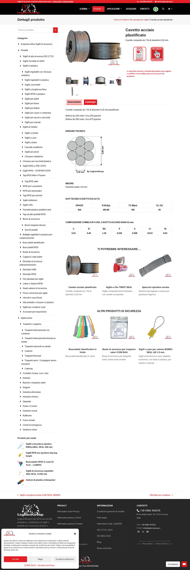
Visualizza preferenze (65, 559)
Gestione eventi (30, 411)
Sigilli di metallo (30, 127)
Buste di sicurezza (31, 252)
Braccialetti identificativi (33, 243)
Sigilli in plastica (30, 66)
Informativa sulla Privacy (46, 565)
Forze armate (29, 420)
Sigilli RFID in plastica (35, 94)
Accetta (15, 559)
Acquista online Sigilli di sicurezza (36, 44)
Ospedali (27, 401)
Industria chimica (30, 397)
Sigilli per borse (32, 103)
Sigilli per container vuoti (34, 307)
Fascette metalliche (34, 147)
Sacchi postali (31, 230)
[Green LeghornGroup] (155, 9)
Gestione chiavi (30, 430)
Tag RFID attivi (31, 181)
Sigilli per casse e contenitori (38, 113)
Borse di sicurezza (31, 219)
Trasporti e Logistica (32, 324)
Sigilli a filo (28, 205)
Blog (99, 542)
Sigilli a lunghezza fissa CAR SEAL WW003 (38, 495)
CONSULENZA (68, 2)
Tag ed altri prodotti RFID (34, 214)
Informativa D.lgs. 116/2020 (109, 524)
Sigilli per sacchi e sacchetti (37, 117)
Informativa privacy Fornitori (70, 524)
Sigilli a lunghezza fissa (35, 89)
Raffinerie (27, 415)
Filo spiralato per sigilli (139, 20)
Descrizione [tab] (74, 102)
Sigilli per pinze (32, 152)
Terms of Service (162, 544)
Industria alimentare (32, 392)
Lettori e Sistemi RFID (33, 284)
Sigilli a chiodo (31, 133)
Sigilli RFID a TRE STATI (34, 166)
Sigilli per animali (33, 122)
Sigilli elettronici (30, 200)
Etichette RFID (29, 274)
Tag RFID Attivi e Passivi (34, 175)
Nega (40, 559)
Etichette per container (160, 495)
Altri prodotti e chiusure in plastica (38, 302)
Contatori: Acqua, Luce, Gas (35, 373)
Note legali (102, 518)
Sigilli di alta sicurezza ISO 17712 (38, 56)
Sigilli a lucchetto (32, 85)
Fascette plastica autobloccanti (37, 210)
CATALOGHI (56, 2)
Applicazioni (26, 318)
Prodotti (124, 20)
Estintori (26, 378)
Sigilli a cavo (30, 138)
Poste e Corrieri (30, 406)
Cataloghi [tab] (90, 102)
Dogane (26, 387)
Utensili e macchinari (32, 298)
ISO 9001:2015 (104, 536)
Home (116, 20)
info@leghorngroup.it (165, 2)
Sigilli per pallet (32, 99)
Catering (29, 368)
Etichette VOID (29, 269)
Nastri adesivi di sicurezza (35, 288)
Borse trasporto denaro (35, 225)
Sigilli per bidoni (32, 108)
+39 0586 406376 (145, 2)
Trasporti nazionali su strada (38, 346)
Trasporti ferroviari (33, 356)
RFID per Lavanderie (32, 186)
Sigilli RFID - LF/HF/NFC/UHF (37, 171)
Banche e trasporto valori (34, 383)
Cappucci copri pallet (32, 257)
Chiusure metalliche (34, 156)
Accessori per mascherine (35, 312)
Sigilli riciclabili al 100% (34, 61)
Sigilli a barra (31, 142)
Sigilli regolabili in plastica (37, 80)
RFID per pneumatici (32, 191)
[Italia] (170, 9)
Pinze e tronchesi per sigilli (35, 293)
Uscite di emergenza (32, 425)
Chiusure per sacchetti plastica (37, 161)
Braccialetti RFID (30, 247)
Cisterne (28, 351)
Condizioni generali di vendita (110, 511)
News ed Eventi (104, 548)
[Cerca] (55, 30)
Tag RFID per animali (32, 195)
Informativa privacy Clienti (69, 518)
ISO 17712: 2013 (104, 530)
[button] (75, 533)
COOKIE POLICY (30, 565)
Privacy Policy (148, 544)
